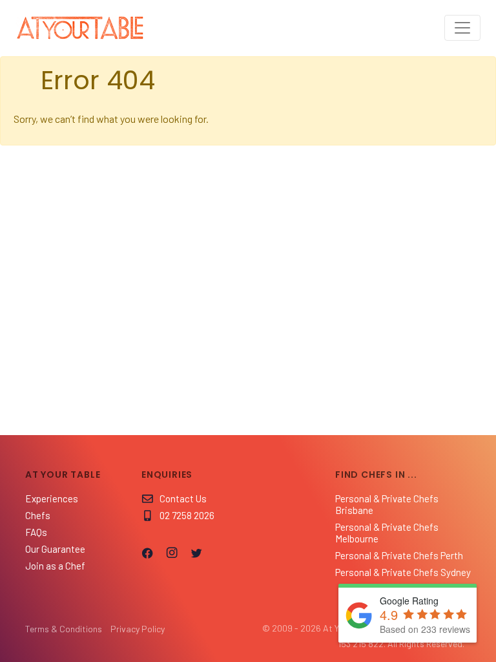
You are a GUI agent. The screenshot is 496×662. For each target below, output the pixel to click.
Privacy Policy (137, 628)
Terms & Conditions (63, 628)
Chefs (37, 515)
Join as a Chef (55, 565)
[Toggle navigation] (462, 28)
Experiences (51, 498)
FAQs (36, 532)
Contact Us (183, 498)
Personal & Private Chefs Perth (399, 555)
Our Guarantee (55, 549)
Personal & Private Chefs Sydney (403, 572)
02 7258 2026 (187, 515)
